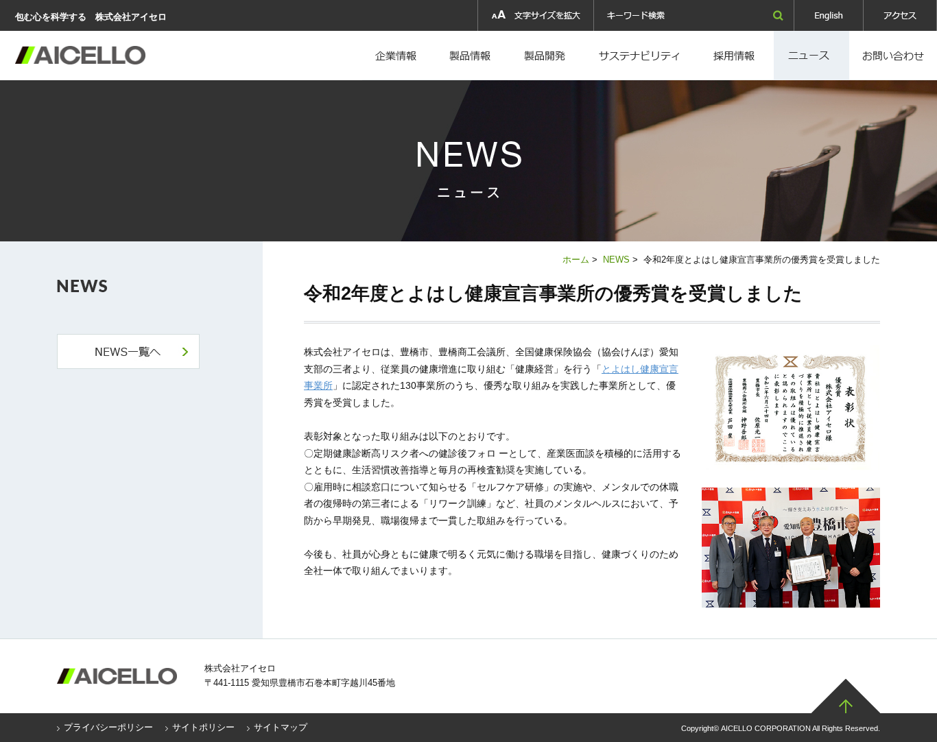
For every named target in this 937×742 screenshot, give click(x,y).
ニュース (811, 55)
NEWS (616, 259)
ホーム (575, 259)
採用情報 (642, 55)
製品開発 (546, 55)
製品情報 (470, 55)
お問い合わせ (893, 55)
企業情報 (397, 55)
